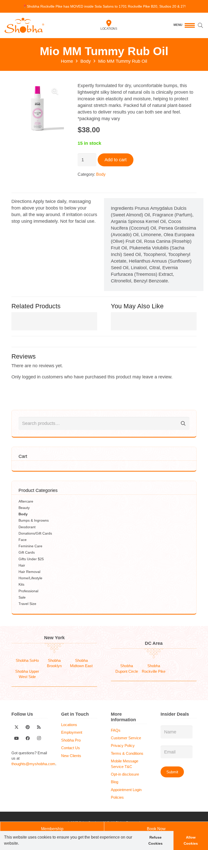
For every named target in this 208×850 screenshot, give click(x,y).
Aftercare (26, 501)
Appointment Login (126, 790)
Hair (22, 565)
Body (85, 61)
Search (183, 423)
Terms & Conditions (127, 753)
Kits (21, 584)
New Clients (71, 755)
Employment (71, 732)
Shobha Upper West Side (27, 674)
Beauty (24, 508)
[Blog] (39, 727)
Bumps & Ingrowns (34, 520)
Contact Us (70, 748)
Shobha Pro (71, 740)
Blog (114, 782)
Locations (108, 28)
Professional (28, 591)
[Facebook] (28, 738)
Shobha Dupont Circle (126, 668)
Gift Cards (27, 552)
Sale (22, 597)
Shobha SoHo (27, 660)
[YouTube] (16, 738)
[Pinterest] (28, 727)
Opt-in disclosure (125, 774)
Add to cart (116, 159)
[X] (16, 727)
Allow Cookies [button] (191, 840)
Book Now (156, 829)
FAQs (115, 730)
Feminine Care (30, 546)
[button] (21, 844)
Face (23, 540)
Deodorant (27, 527)
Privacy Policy (123, 745)
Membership (52, 829)
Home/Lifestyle (30, 578)
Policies (117, 797)
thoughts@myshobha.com (33, 764)
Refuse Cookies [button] (155, 840)
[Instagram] (39, 738)
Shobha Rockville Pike (153, 668)
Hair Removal (29, 572)
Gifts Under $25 (31, 559)
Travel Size (27, 604)
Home (67, 61)
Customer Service (126, 738)
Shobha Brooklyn (54, 663)
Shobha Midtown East (81, 663)
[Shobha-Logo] (24, 25)
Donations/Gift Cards (35, 533)
